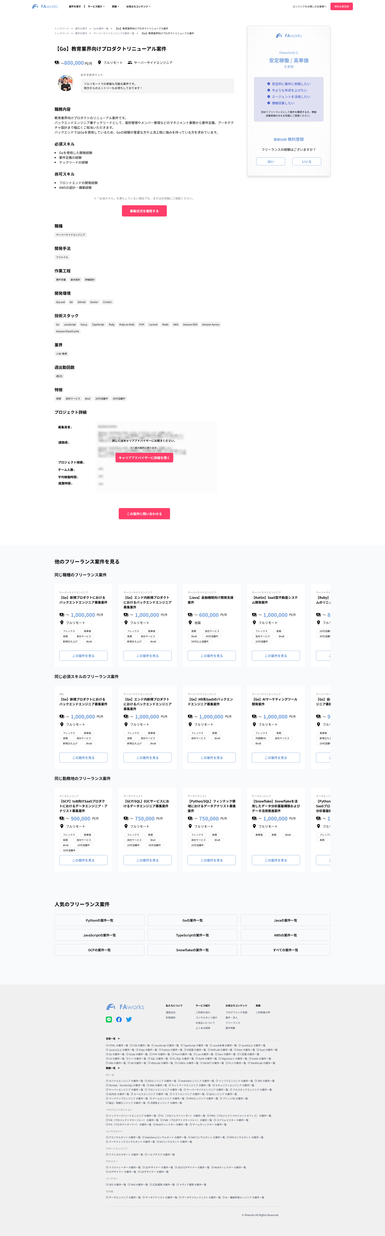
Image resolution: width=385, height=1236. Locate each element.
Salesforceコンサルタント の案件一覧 (165, 1137)
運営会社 (170, 1012)
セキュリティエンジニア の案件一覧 (234, 1085)
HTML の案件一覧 (118, 1045)
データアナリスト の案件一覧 (161, 1197)
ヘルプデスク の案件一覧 (161, 1154)
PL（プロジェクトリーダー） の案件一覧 (183, 1115)
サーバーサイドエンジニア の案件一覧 (207, 1089)
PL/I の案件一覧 (237, 1063)
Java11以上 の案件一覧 (121, 1049)
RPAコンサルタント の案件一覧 (246, 1137)
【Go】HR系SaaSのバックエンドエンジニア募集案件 (210, 701)
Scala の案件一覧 (138, 1054)
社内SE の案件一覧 (119, 1094)
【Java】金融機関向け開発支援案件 (210, 600)
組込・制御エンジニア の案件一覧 (127, 1102)
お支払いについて (205, 1022)
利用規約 (170, 1017)
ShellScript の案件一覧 (263, 1063)
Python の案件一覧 (172, 1049)
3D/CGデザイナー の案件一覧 (194, 1167)
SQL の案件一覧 (159, 1058)
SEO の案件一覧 (117, 1184)
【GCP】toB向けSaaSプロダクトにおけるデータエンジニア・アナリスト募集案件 (83, 806)
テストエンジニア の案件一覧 (189, 1094)
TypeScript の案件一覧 (195, 1045)
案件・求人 (232, 1017)
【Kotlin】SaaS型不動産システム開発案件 (275, 600)
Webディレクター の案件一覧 (172, 1124)
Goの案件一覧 (100, 28)
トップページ (62, 28)
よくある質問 (203, 1028)
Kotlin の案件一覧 (261, 1058)
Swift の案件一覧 (208, 1058)
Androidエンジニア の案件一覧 (197, 1080)
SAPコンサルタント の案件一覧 (208, 1137)
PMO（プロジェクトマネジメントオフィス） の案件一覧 (240, 1115)
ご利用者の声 (263, 1012)
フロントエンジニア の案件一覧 (165, 1089)
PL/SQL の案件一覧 (183, 1058)
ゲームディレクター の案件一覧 (209, 1124)
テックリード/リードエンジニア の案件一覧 (132, 1115)
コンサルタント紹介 (206, 1017)
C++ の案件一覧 (137, 1058)
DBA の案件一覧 (158, 1085)
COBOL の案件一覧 (188, 1063)
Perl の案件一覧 (183, 1054)
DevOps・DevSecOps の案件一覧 (127, 1085)
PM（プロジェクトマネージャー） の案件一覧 (134, 1120)
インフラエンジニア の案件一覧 (236, 1080)
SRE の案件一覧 (266, 1080)
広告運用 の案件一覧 (164, 1184)
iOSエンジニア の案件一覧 (162, 1080)
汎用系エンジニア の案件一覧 (166, 1102)
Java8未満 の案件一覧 (225, 1045)
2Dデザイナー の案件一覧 (159, 1167)
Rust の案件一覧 (269, 1049)
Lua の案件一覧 (205, 1054)
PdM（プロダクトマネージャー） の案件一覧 (187, 1120)
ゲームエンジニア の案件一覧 (168, 1098)
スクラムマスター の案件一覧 (232, 1120)
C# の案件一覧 (117, 1058)
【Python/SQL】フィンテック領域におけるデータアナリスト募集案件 (212, 806)
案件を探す (75, 6)
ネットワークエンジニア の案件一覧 (191, 1085)
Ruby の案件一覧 (148, 1049)
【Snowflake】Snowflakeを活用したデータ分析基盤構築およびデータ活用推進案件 (276, 806)
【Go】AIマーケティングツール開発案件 (274, 701)
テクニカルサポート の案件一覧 (126, 1154)
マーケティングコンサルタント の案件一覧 (132, 1141)
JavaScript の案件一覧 (166, 1045)
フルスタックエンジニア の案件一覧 (252, 1089)
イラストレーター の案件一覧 (125, 1167)
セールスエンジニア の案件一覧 (151, 1094)
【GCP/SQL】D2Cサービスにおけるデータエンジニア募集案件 (146, 803)
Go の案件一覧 (117, 1054)
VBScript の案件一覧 (162, 1063)
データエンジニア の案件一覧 (125, 1197)
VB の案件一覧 (138, 1063)
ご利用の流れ (203, 1012)
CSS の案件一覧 (141, 1045)
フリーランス (233, 1022)
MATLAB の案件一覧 (221, 1049)
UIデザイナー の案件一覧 (122, 1171)
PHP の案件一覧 (161, 1054)
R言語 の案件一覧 (196, 1049)
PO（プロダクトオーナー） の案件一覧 (130, 1124)
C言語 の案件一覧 (249, 1054)
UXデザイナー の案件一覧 (155, 1171)
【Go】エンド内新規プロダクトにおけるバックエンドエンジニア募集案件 (148, 602)
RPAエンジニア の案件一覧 (203, 1098)
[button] (192, 1038)
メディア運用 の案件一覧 (192, 1184)
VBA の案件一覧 (117, 1063)
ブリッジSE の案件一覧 (235, 1098)
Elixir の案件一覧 (246, 1049)
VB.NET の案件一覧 (213, 1063)
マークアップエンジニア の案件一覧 (128, 1098)
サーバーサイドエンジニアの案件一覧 (113, 33)
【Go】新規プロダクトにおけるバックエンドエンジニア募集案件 (83, 600)
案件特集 (230, 1028)
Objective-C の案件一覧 (234, 1058)
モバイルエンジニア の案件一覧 (126, 1080)
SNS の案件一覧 (139, 1184)
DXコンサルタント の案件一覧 (176, 1141)
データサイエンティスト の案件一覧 (201, 1197)
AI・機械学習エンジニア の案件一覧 (244, 1197)
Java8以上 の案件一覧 (253, 1045)
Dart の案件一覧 (227, 1054)
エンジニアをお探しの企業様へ (309, 6)
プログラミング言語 (236, 1012)
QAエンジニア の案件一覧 (223, 1094)
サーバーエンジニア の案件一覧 (126, 1089)
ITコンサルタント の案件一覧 (125, 1137)
